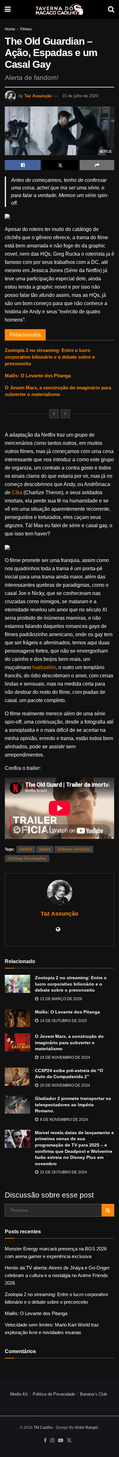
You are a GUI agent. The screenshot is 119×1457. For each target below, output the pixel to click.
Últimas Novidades (27, 858)
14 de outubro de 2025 (63, 1021)
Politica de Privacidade (54, 1394)
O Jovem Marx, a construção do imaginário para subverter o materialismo (69, 1042)
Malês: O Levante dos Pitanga (38, 375)
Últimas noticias (74, 849)
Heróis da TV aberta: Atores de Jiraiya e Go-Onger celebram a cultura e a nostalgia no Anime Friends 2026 (57, 1275)
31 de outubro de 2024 (63, 1172)
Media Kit (19, 1394)
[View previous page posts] (54, 413)
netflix (26, 849)
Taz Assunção (38, 95)
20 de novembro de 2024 (64, 1085)
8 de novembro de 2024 (63, 1119)
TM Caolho (43, 1427)
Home (10, 29)
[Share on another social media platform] (97, 165)
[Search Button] (111, 9)
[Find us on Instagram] (52, 1440)
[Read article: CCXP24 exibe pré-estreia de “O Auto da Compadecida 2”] (17, 1077)
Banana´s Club (93, 1394)
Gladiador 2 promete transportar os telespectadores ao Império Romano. (73, 1104)
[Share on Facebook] (23, 165)
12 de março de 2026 (60, 999)
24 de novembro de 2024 (64, 1057)
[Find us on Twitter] (69, 1440)
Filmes (26, 29)
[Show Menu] (8, 9)
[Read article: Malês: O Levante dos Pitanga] (17, 1018)
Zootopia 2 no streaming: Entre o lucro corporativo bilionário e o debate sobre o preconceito (50, 357)
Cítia (17, 492)
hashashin (44, 667)
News (44, 849)
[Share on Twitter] (60, 165)
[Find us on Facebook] (45, 1440)
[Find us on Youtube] (60, 1440)
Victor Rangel (86, 1427)
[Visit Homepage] (59, 9)
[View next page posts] (65, 413)
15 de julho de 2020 (80, 95)
